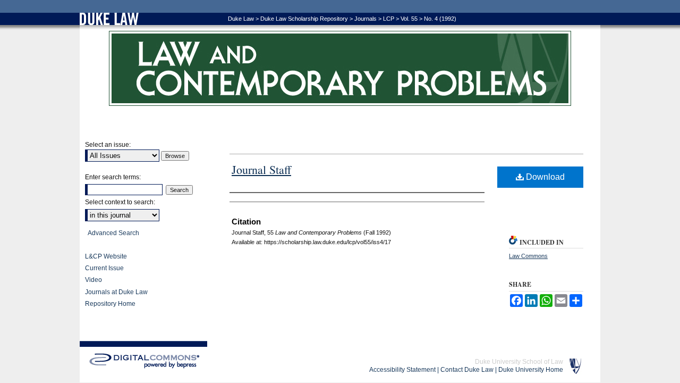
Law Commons (528, 256)
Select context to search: (120, 202)
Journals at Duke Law (116, 292)
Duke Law (241, 18)
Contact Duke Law (467, 369)
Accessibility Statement (402, 369)
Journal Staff (261, 169)
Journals (365, 18)
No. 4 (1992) (440, 18)
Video (93, 280)
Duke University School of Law (519, 361)
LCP (388, 18)
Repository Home (110, 303)
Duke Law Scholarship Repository (304, 18)
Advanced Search (113, 233)
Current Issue (104, 268)
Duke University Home (530, 369)
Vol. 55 (409, 18)
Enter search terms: (113, 177)
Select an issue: (108, 144)
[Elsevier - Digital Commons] (143, 361)
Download (544, 176)
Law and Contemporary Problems (340, 68)
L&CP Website (106, 256)
